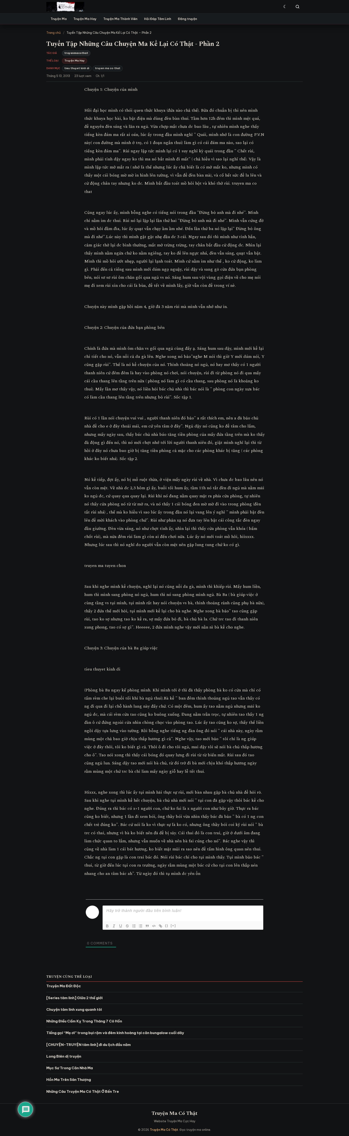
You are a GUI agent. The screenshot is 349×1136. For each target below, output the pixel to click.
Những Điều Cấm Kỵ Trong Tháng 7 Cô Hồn (84, 1021)
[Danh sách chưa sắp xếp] (140, 926)
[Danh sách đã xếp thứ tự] (134, 926)
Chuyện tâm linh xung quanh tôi (74, 1009)
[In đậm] (107, 926)
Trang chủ (53, 32)
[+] (173, 925)
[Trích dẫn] (147, 926)
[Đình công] (127, 926)
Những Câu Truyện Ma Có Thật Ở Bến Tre (82, 1091)
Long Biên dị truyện (63, 1056)
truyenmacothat (76, 53)
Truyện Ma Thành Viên (120, 19)
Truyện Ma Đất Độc (63, 986)
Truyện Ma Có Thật (174, 1113)
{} (166, 925)
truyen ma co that (107, 68)
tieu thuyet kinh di (76, 68)
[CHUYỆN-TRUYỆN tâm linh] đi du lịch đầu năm (88, 1044)
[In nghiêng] (114, 926)
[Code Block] (154, 926)
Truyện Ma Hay (85, 19)
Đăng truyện (187, 19)
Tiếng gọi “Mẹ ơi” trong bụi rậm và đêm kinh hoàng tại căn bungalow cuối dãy (115, 1033)
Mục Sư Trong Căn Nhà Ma (69, 1068)
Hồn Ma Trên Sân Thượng (68, 1079)
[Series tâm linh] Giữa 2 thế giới (74, 998)
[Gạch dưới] (120, 926)
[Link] (160, 926)
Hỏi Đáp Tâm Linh (157, 19)
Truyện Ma (59, 19)
